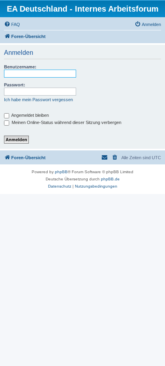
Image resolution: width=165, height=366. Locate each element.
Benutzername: (20, 66)
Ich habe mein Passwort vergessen (38, 99)
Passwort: (14, 84)
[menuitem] (12, 24)
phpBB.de (110, 179)
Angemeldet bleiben (29, 115)
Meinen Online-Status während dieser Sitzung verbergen (65, 122)
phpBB (61, 172)
